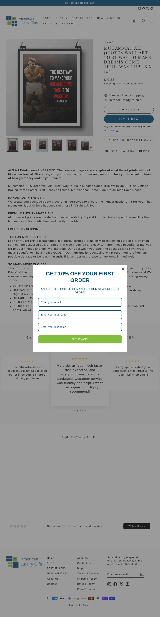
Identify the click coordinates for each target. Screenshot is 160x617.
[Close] (123, 269)
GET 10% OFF (80, 339)
